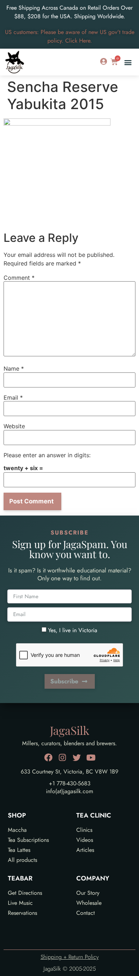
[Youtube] (91, 757)
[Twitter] (77, 757)
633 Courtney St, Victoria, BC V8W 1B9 (69, 771)
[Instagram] (62, 757)
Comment (19, 277)
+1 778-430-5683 (70, 783)
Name (14, 368)
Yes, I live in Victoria (72, 630)
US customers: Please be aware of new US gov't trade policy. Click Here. (69, 36)
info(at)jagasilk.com (69, 791)
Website (14, 426)
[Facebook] (48, 757)
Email (13, 397)
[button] (128, 62)
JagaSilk (69, 730)
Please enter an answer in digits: (47, 455)
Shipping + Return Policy (70, 957)
